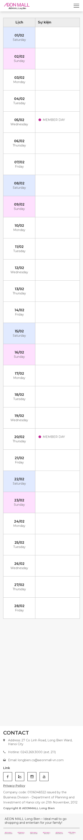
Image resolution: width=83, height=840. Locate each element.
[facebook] (7, 776)
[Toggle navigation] (76, 6)
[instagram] (31, 776)
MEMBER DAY (54, 120)
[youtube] (44, 776)
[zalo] (19, 776)
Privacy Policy (14, 786)
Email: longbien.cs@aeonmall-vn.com (36, 760)
